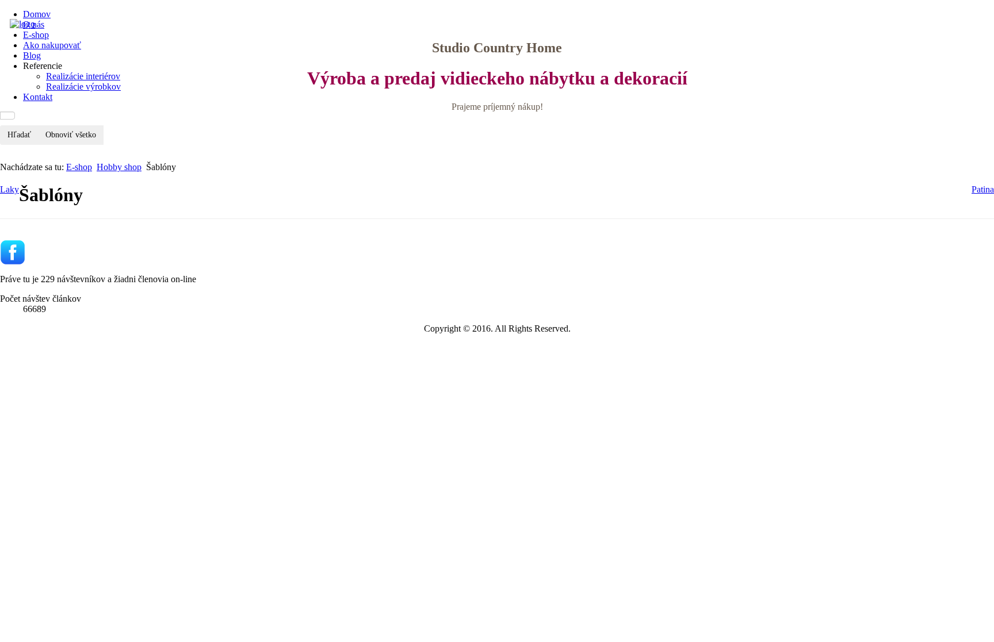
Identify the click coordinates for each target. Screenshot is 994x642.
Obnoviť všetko (70, 134)
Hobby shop (119, 167)
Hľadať (19, 134)
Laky (9, 189)
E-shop (79, 167)
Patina (983, 189)
